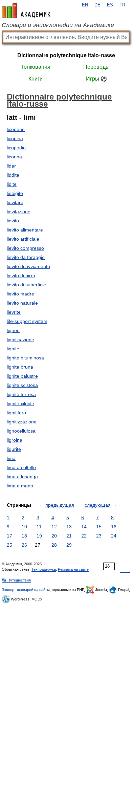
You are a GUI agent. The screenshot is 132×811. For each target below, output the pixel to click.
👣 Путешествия (16, 580)
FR (122, 5)
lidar (11, 166)
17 (9, 536)
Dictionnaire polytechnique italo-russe (66, 55)
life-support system (27, 321)
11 (39, 526)
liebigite (15, 193)
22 (84, 536)
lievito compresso (25, 248)
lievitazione (18, 211)
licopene (16, 129)
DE (97, 5)
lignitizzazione (22, 421)
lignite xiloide (20, 403)
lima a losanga (22, 476)
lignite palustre (22, 376)
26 (24, 545)
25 (9, 545)
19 (39, 536)
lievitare (15, 202)
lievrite (14, 312)
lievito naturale (22, 303)
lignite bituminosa (25, 357)
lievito (13, 220)
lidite (12, 184)
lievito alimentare (25, 230)
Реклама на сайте (73, 569)
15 (99, 526)
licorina (14, 156)
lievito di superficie (26, 284)
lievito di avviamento (28, 266)
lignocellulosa (21, 431)
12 (54, 526)
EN (85, 5)
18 (24, 536)
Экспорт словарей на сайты (26, 590)
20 (54, 536)
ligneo (13, 330)
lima (11, 458)
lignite (13, 348)
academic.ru (26, 10)
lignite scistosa (22, 385)
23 (99, 536)
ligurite (14, 449)
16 (113, 526)
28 (54, 545)
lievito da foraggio (26, 257)
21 (69, 536)
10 (24, 526)
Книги (35, 79)
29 (69, 545)
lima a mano (20, 485)
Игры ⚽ (96, 79)
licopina (15, 138)
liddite (13, 175)
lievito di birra (21, 275)
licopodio (16, 147)
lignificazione (20, 339)
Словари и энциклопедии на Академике (58, 25)
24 (113, 536)
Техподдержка (43, 569)
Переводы (96, 67)
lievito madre (20, 294)
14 (84, 526)
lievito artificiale (23, 239)
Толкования (35, 67)
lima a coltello (21, 467)
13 (69, 526)
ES (110, 5)
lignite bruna (20, 367)
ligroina (14, 440)
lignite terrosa (21, 394)
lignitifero (16, 412)
